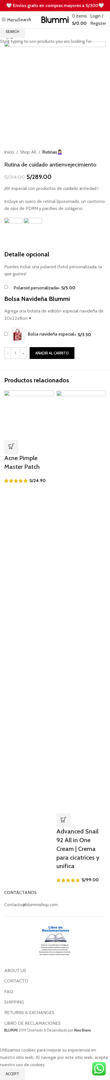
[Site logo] (55, 19)
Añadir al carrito (52, 353)
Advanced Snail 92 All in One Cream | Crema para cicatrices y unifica (78, 849)
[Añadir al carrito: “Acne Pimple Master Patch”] (11, 447)
